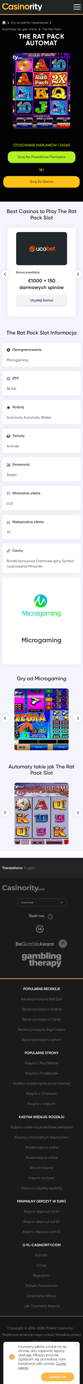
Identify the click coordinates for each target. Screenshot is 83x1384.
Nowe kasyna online (42, 1157)
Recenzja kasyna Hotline (41, 1009)
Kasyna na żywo (41, 1178)
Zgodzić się (58, 1377)
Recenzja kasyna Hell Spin (41, 999)
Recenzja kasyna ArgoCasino (41, 1029)
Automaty (15, 417)
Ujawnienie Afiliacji (41, 1296)
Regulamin (41, 1275)
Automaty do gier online (19, 29)
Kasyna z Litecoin (41, 1104)
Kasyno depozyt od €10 (41, 1232)
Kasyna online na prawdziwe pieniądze (42, 1127)
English (29, 868)
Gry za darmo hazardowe (29, 22)
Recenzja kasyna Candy (41, 1019)
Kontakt (41, 1255)
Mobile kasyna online (41, 1147)
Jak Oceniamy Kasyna (42, 1306)
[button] (5, 274)
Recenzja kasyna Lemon (41, 1040)
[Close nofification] (77, 1344)
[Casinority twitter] (50, 916)
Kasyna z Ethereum (41, 1093)
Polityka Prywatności (41, 1286)
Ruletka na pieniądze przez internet (41, 1083)
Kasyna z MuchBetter (41, 1063)
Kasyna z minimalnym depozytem (41, 1137)
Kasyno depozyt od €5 (41, 1222)
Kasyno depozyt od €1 (41, 1211)
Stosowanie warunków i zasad (41, 145)
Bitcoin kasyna (41, 1168)
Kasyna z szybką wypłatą (41, 1188)
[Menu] (77, 7)
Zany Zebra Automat (41, 694)
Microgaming (17, 360)
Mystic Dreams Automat (41, 789)
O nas (41, 1265)
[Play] (41, 719)
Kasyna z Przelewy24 (41, 1073)
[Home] (4, 22)
